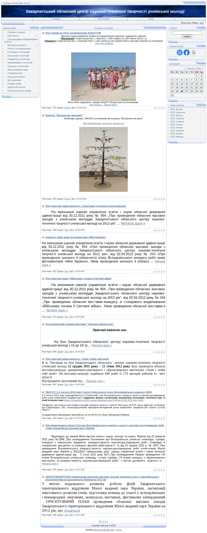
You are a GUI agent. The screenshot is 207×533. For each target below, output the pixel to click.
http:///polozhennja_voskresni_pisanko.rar (103, 123)
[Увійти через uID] (180, 52)
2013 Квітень (176, 136)
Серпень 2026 (194, 68)
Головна (55, 19)
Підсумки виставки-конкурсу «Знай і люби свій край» (77, 359)
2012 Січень (176, 124)
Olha (66, 230)
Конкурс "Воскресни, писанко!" (64, 115)
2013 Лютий (176, 133)
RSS (202, 23)
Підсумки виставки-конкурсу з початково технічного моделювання (85, 206)
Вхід (151, 19)
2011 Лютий (176, 109)
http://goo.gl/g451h (104, 43)
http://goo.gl (97, 104)
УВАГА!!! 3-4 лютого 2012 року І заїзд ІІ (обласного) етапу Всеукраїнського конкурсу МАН (98, 392)
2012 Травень (177, 130)
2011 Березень (177, 112)
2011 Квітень (176, 115)
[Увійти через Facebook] (187, 52)
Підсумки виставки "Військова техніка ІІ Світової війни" (78, 278)
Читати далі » (110, 104)
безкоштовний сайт (104, 530)
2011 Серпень (177, 121)
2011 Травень (177, 118)
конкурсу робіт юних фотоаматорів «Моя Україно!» (75, 237)
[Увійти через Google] (193, 52)
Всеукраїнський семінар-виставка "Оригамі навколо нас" (79, 324)
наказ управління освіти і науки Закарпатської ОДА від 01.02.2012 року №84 (104, 400)
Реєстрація (103, 19)
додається (72, 510)
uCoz (119, 530)
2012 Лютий (176, 127)
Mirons (67, 108)
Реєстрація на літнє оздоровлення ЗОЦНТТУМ (73, 33)
